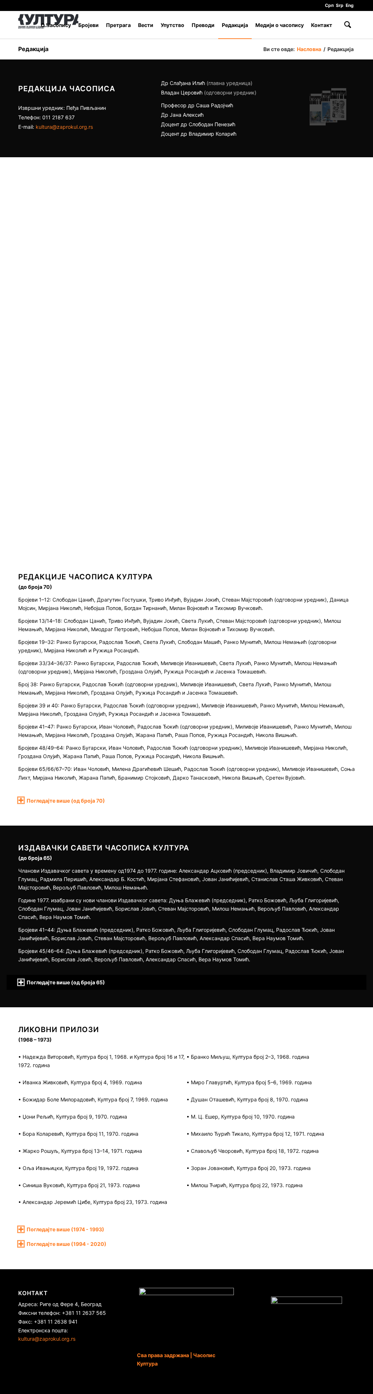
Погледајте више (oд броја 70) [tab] (66, 801)
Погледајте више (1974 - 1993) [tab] (65, 1229)
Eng (350, 5)
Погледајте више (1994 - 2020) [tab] (66, 1244)
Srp (339, 5)
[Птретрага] (348, 25)
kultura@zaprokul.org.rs (64, 127)
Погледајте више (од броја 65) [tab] (66, 982)
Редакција (33, 49)
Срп (329, 5)
